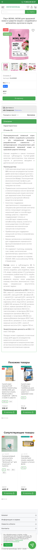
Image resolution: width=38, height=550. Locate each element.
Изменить (18, 110)
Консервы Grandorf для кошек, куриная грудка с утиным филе (27, 460)
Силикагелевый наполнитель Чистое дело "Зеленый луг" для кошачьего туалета (9, 461)
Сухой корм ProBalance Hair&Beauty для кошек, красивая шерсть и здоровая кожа (27, 389)
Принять (8, 545)
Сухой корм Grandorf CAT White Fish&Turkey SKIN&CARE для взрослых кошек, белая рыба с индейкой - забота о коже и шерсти (9, 391)
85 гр (5, 86)
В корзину (19, 98)
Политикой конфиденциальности (13, 540)
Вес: (6, 83)
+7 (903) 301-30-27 (29, 2)
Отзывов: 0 (7, 75)
